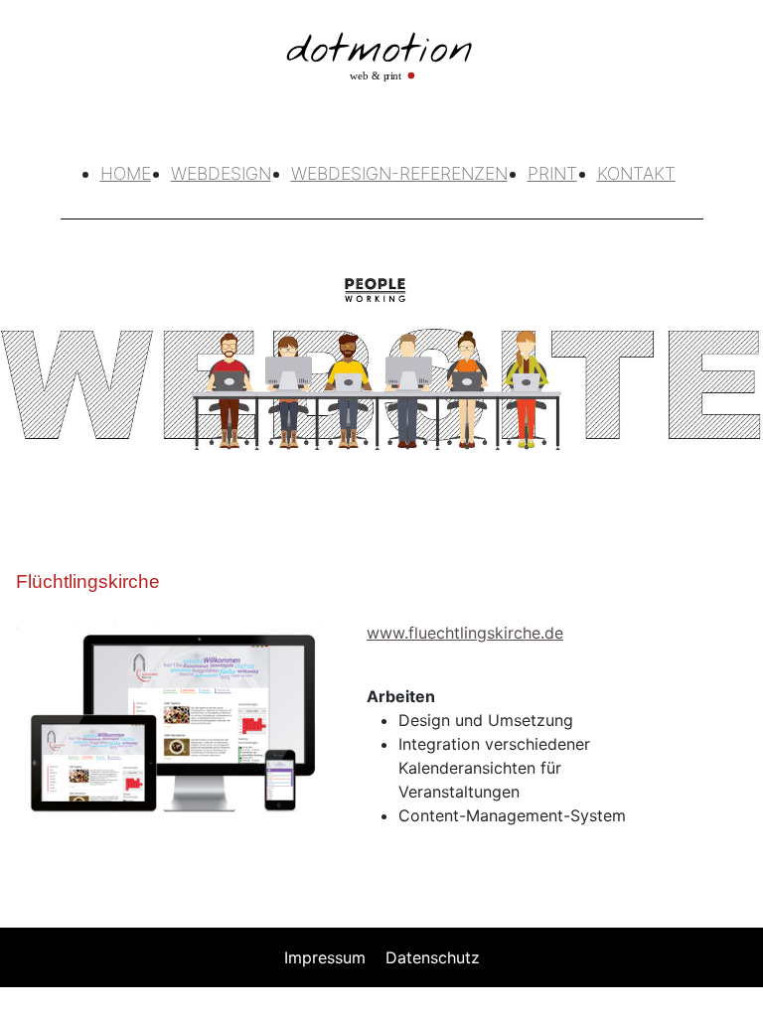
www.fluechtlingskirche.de (465, 633)
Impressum (325, 957)
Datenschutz (432, 957)
